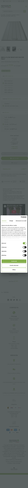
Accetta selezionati (14, 265)
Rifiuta (14, 269)
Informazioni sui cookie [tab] (21, 220)
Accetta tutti (14, 261)
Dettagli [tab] (11, 220)
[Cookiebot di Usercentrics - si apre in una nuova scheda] (21, 217)
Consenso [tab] (4, 220)
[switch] (25, 247)
